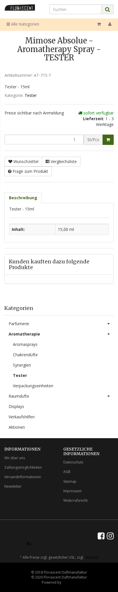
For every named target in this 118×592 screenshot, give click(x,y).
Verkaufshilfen (22, 416)
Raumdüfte (19, 396)
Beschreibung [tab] (23, 197)
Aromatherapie (24, 334)
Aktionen (17, 427)
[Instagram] (110, 535)
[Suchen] (107, 9)
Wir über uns (14, 457)
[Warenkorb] (99, 24)
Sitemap (69, 481)
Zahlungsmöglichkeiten (23, 467)
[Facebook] (101, 535)
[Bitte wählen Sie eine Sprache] (29, 543)
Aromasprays (25, 344)
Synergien (22, 365)
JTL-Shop (69, 582)
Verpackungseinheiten (33, 385)
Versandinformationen (22, 476)
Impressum (72, 490)
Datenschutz (73, 462)
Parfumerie (19, 323)
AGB (66, 471)
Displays (16, 406)
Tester (31, 95)
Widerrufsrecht (75, 500)
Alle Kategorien (24, 24)
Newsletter (13, 486)
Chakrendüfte (25, 354)
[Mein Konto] (110, 24)
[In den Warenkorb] (108, 140)
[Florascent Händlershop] (19, 7)
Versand (91, 557)
